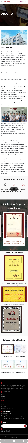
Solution (3, 398)
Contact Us (3, 406)
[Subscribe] (25, 426)
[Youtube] (9, 431)
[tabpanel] (14, 229)
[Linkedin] (4, 431)
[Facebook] (2, 431)
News (2, 402)
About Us (3, 400)
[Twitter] (7, 431)
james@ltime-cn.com (8, 415)
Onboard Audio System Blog (7, 408)
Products (3, 396)
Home (2, 394)
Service (3, 404)
